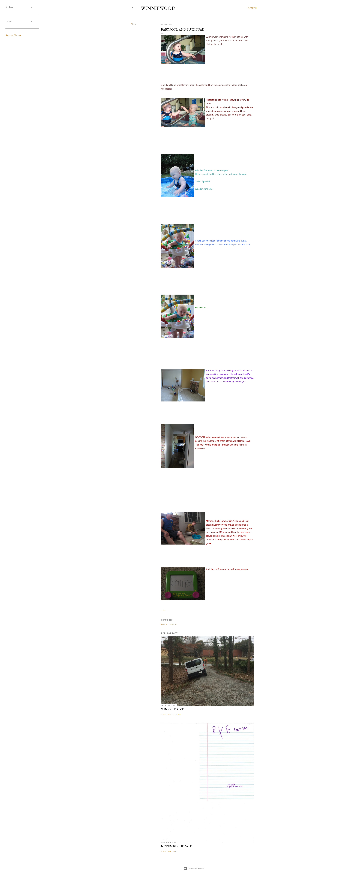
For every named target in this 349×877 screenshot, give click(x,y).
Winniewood (158, 8)
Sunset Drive (172, 709)
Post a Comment (169, 624)
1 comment (172, 851)
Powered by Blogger (196, 868)
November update (176, 846)
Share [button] (133, 24)
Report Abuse (13, 35)
